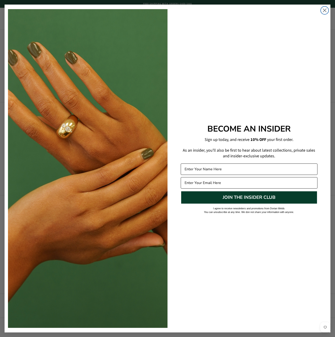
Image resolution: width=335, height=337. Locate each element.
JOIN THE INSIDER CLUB (249, 197)
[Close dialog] (325, 10)
